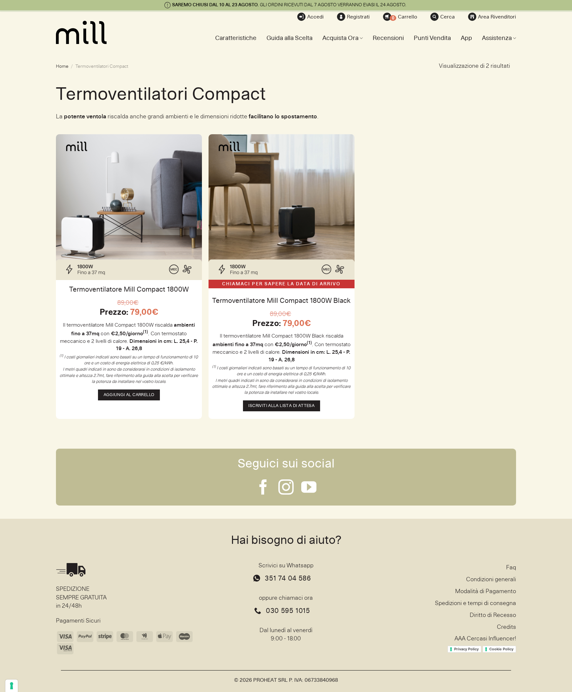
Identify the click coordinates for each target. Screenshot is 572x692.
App (466, 38)
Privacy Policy (466, 649)
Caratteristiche (236, 38)
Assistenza (497, 38)
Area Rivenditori (497, 17)
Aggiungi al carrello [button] (129, 395)
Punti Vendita (432, 38)
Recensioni (388, 38)
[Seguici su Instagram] (286, 488)
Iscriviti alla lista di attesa (281, 406)
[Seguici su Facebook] (263, 488)
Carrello (404, 17)
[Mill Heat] (89, 32)
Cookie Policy (501, 649)
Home (62, 66)
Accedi (315, 17)
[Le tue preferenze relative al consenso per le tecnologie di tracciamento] (11, 685)
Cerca (447, 17)
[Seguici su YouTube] (308, 488)
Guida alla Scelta (289, 38)
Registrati (358, 17)
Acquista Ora (340, 38)
